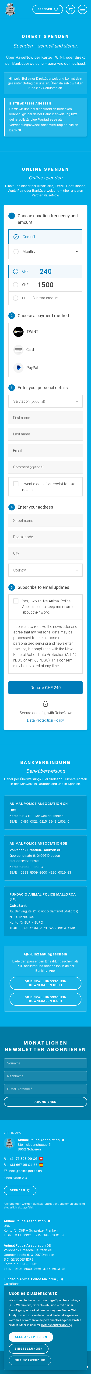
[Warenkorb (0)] (70, 9)
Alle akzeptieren (31, 1337)
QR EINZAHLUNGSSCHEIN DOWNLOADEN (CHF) (45, 983)
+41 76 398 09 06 (23, 1159)
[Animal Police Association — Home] (10, 9)
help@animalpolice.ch (25, 1171)
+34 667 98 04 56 (23, 1165)
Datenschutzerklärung (56, 1325)
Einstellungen (28, 1349)
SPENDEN (45, 9)
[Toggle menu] (82, 9)
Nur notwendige (30, 1360)
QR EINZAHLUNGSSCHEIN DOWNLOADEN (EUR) (45, 999)
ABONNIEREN (45, 1102)
